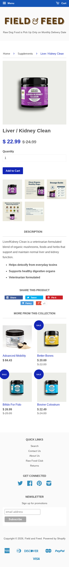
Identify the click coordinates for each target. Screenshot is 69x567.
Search (35, 446)
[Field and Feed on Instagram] (49, 484)
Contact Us (34, 451)
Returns (34, 465)
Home (6, 53)
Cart (63, 3)
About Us (34, 455)
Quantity (8, 151)
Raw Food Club (34, 460)
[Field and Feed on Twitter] (20, 484)
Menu (10, 3)
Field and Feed (33, 538)
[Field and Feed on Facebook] (29, 484)
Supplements (25, 53)
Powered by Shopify (54, 538)
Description (33, 231)
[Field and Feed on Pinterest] (39, 484)
